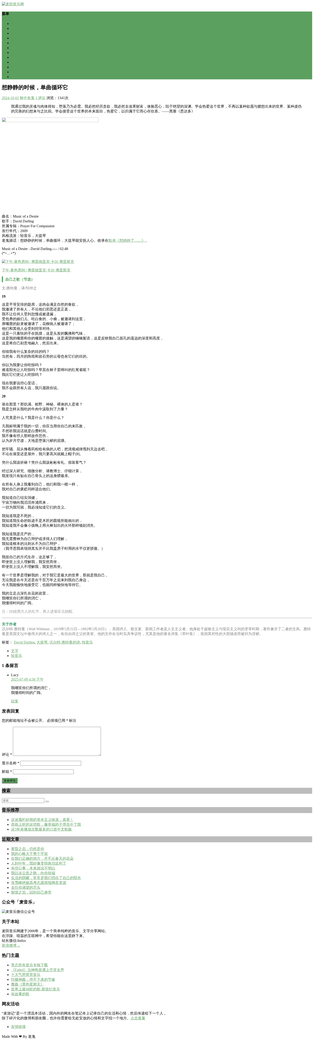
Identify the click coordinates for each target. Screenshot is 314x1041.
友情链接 (18, 1027)
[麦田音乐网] (13, 4)
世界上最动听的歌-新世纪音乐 (35, 989)
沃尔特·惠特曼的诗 (64, 642)
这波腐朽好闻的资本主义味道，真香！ (42, 820)
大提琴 (42, 642)
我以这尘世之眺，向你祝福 (33, 873)
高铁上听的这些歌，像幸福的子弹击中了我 (46, 824)
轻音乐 (16, 57)
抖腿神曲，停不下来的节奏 (33, 979)
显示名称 (10, 763)
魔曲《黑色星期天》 (27, 984)
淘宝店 (16, 72)
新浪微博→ (11, 945)
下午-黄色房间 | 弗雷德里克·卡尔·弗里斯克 (36, 270)
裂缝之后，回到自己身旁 (31, 892)
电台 (14, 33)
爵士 (14, 53)
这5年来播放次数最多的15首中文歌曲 (41, 829)
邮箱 (7, 772)
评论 (7, 754)
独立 (14, 38)
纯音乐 (87, 642)
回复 (14, 701)
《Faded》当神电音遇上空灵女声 (37, 970)
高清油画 (18, 77)
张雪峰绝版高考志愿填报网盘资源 (38, 883)
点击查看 (138, 1018)
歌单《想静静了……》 (126, 240)
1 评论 (40, 98)
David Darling (24, 642)
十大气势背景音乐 (25, 975)
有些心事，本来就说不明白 (33, 868)
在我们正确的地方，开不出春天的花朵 (42, 858)
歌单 (14, 28)
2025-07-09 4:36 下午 (27, 679)
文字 (14, 651)
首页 (14, 24)
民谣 (14, 43)
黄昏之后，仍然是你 (27, 849)
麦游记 (16, 62)
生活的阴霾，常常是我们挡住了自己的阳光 (46, 878)
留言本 (16, 67)
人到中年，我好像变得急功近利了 (38, 863)
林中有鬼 (27, 98)
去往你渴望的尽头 (25, 887)
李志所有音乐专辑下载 (29, 965)
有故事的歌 (20, 994)
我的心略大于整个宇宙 (29, 854)
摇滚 (14, 48)
